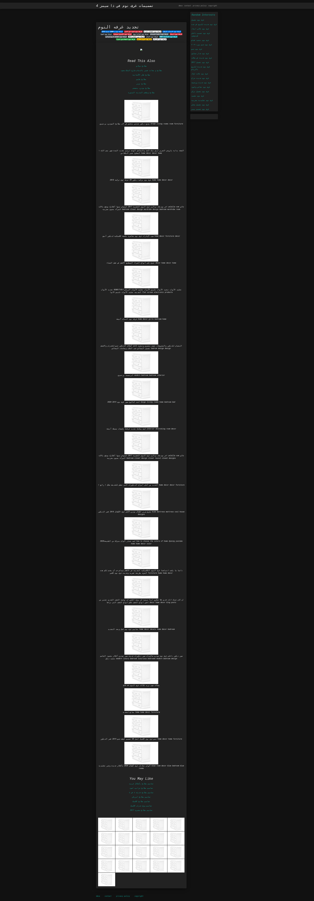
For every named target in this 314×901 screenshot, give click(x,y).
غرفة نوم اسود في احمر (133, 31)
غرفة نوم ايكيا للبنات (159, 34)
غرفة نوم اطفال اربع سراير (116, 37)
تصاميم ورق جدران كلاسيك (141, 806)
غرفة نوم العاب (152, 37)
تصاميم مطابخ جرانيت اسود (141, 788)
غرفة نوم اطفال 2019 (136, 37)
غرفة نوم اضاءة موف (140, 34)
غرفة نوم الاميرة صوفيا (122, 34)
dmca (181, 5)
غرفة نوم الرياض (159, 39)
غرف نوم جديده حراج (200, 78)
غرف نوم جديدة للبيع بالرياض (200, 67)
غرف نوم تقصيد (197, 96)
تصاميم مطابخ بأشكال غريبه (141, 783)
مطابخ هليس (141, 79)
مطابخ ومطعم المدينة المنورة (141, 92)
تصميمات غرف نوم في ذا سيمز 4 (125, 5)
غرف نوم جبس (196, 49)
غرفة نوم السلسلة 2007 (168, 37)
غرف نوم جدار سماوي (200, 53)
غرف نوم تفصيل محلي (200, 104)
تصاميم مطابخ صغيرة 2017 (141, 810)
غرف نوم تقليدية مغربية (202, 100)
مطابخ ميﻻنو (141, 66)
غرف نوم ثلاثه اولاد (199, 74)
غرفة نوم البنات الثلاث (172, 31)
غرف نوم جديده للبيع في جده (204, 24)
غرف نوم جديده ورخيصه (201, 82)
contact (187, 5)
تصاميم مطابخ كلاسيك (141, 801)
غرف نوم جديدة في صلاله (201, 58)
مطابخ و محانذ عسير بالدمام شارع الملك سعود (141, 70)
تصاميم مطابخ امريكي (141, 797)
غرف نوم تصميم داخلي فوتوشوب (200, 34)
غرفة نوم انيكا (176, 34)
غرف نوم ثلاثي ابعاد (200, 29)
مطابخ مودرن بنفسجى (141, 88)
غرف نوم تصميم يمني (200, 109)
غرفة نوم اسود (106, 34)
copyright (212, 5)
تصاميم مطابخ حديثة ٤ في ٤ (141, 792)
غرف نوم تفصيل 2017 (200, 62)
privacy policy (200, 5)
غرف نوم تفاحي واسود (200, 87)
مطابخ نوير (141, 83)
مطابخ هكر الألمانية (141, 75)
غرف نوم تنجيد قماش (200, 40)
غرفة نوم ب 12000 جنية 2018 (112, 31)
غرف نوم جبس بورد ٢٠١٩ (201, 44)
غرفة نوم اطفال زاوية (152, 31)
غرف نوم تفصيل (197, 20)
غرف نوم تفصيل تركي (200, 91)
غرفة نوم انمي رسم (144, 39)
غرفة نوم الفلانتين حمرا (126, 39)
